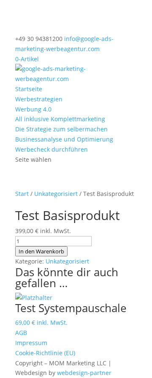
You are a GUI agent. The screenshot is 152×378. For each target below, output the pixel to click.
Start (22, 194)
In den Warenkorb (41, 251)
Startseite (28, 89)
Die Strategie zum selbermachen (61, 129)
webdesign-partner (84, 373)
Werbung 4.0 (33, 109)
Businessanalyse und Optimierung (64, 139)
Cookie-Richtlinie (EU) (45, 353)
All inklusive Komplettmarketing (60, 119)
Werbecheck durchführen (51, 149)
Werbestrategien (38, 99)
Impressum (31, 343)
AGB (21, 333)
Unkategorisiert (56, 194)
